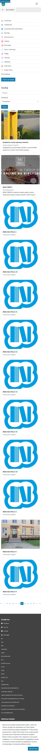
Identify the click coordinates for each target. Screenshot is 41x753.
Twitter (5, 627)
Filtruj (4, 107)
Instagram (6, 635)
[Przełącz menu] (36, 4)
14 (7, 603)
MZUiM (2, 667)
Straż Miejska (5, 684)
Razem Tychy (4, 677)
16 (13, 603)
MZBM (2, 670)
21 (28, 603)
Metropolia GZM (5, 663)
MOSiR (2, 674)
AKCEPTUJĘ (33, 749)
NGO (2, 681)
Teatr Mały (4, 649)
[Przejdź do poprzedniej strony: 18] (4, 603)
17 (16, 603)
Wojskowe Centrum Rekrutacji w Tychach (12, 698)
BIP (2, 638)
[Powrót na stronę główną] (2, 10)
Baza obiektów (10, 10)
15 (10, 603)
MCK (2, 642)
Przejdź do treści (5, 1)
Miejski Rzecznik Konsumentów (9, 688)
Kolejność (4, 97)
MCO (2, 660)
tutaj (11, 739)
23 (34, 603)
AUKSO (3, 653)
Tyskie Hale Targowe (6, 691)
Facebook (6, 623)
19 (22, 603)
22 (31, 603)
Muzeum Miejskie (5, 656)
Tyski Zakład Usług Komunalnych (10, 702)
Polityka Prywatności (7, 713)
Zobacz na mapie (8, 80)
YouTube (5, 631)
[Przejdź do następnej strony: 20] (36, 603)
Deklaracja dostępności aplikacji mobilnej (13, 709)
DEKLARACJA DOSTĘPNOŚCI (8, 706)
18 (19, 603)
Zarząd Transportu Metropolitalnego (12, 695)
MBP (2, 645)
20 (25, 603)
